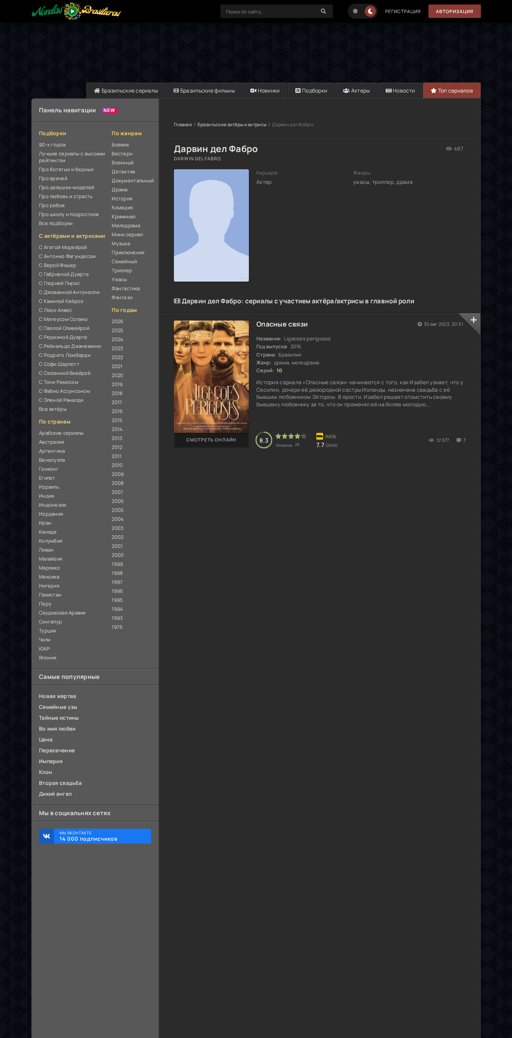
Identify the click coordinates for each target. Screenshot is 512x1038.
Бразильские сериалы (129, 90)
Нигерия (49, 585)
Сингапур (50, 621)
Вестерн (122, 153)
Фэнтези (122, 297)
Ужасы (119, 279)
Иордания (51, 513)
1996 (117, 591)
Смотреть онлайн (211, 440)
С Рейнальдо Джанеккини (70, 346)
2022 (117, 357)
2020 (117, 375)
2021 (117, 366)
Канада (48, 531)
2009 (118, 474)
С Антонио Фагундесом (67, 256)
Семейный (124, 261)
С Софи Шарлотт (59, 364)
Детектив (123, 171)
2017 (117, 402)
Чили (44, 639)
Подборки (314, 90)
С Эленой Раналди (61, 400)
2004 (118, 519)
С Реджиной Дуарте (63, 337)
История (122, 198)
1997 (117, 582)
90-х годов (52, 144)
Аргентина (52, 450)
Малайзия (50, 558)
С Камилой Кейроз (61, 301)
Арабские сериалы (61, 433)
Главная (183, 124)
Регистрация (403, 11)
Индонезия (52, 504)
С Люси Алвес (55, 310)
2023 (117, 348)
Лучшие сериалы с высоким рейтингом (72, 157)
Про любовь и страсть (66, 196)
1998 (117, 573)
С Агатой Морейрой (63, 247)
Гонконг (48, 468)
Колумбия (50, 540)
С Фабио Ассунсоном (64, 391)
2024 (117, 339)
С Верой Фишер (57, 265)
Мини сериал (127, 234)
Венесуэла (52, 459)
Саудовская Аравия (62, 612)
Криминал (123, 216)
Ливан (46, 549)
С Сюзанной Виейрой (64, 373)
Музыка (121, 243)
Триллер (122, 270)
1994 (117, 609)
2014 (117, 429)
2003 (117, 528)
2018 (117, 393)
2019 (117, 384)
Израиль (49, 486)
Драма (119, 189)
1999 (117, 564)
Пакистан (50, 594)
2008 (118, 483)
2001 (117, 546)
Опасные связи (282, 323)
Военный (122, 162)
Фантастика (126, 288)
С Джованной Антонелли (69, 292)
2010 (117, 465)
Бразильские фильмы (207, 90)
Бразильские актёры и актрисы (232, 124)
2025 (117, 330)
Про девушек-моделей (66, 187)
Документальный (131, 180)
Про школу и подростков (69, 214)
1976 (117, 626)
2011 (116, 456)
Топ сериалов (455, 90)
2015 (117, 420)
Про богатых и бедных (66, 169)
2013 (117, 438)
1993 (117, 617)
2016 (117, 411)
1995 (117, 600)
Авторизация (454, 11)
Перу (45, 603)
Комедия (122, 207)
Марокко (49, 567)
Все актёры (53, 409)
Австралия (51, 441)
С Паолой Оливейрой (64, 328)
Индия (46, 495)
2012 (117, 447)
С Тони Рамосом (58, 382)
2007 (117, 492)
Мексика (49, 576)
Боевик (120, 144)
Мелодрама (126, 225)
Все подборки (55, 223)
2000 (118, 555)
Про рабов (52, 205)
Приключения (128, 252)
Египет (47, 477)
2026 (117, 321)
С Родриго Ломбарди (64, 355)
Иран (45, 522)
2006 (118, 501)
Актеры (360, 90)
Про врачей (53, 178)
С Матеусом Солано (63, 319)
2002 (117, 537)
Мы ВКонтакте (89, 836)
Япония (48, 657)
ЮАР (44, 648)
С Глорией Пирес (59, 283)
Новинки (268, 90)
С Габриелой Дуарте (64, 274)
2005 (118, 510)
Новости (403, 90)
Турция (47, 630)
